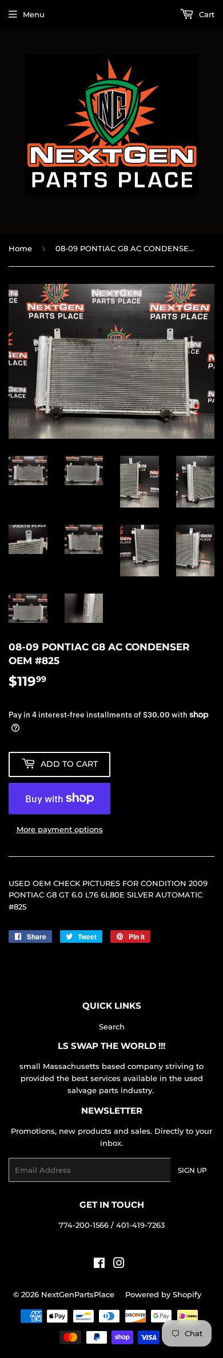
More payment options (60, 829)
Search (112, 1026)
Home (20, 248)
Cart (205, 14)
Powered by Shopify (163, 1294)
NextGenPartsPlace (77, 1294)
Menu (34, 14)
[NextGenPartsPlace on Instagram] (119, 1264)
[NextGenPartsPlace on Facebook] (99, 1264)
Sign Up (192, 1170)
